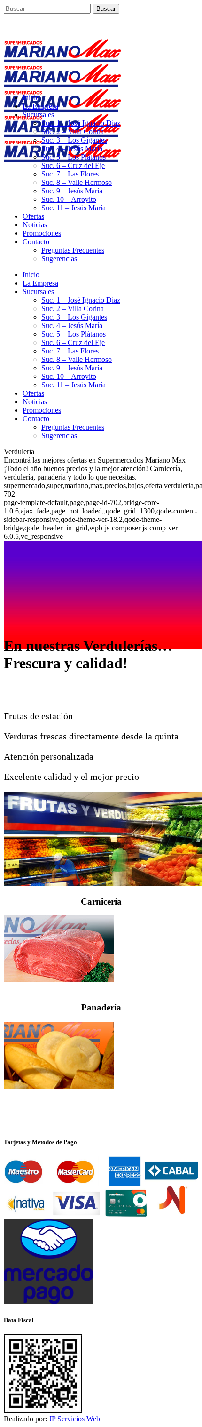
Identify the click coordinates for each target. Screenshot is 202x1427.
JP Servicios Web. (75, 1419)
